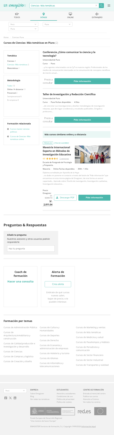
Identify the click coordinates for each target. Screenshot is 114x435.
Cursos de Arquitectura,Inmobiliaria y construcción (17, 335)
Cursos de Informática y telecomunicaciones (51, 365)
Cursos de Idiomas (49, 358)
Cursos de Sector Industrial (89, 360)
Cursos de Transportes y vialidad (92, 364)
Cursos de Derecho (49, 340)
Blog (32, 396)
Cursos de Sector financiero (89, 355)
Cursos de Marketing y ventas (90, 327)
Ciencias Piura (18, 37)
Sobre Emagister (37, 393)
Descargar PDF (67, 197)
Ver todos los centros (91, 402)
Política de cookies (64, 402)
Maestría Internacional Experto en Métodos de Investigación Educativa (57, 151)
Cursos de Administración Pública (20, 327)
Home (6, 37)
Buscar (101, 5)
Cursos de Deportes (49, 335)
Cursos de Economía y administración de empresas (54, 347)
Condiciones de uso (65, 396)
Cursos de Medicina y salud (89, 337)
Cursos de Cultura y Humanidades (49, 329)
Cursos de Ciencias (13, 351)
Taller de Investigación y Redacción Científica (69, 94)
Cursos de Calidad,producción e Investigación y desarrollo (19, 345)
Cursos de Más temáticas (88, 332)
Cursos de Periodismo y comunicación (87, 349)
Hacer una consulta (20, 281)
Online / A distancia (15, 89)
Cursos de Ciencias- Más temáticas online (20, 137)
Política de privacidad (65, 399)
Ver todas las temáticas (40, 399)
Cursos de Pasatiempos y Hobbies (93, 342)
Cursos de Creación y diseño (18, 361)
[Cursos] (15, 6)
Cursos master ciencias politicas (20, 130)
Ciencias (11, 61)
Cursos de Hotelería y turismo (54, 353)
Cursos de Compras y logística (18, 356)
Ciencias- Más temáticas (17, 64)
